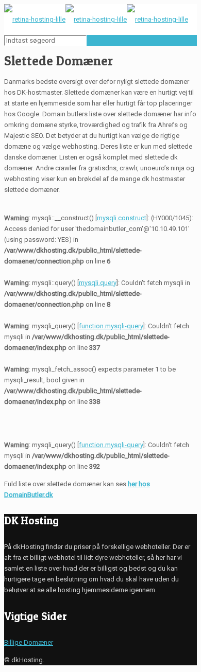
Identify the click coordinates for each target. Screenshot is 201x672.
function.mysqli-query (111, 326)
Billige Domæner (28, 642)
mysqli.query (97, 283)
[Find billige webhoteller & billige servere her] (96, 19)
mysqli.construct (121, 218)
